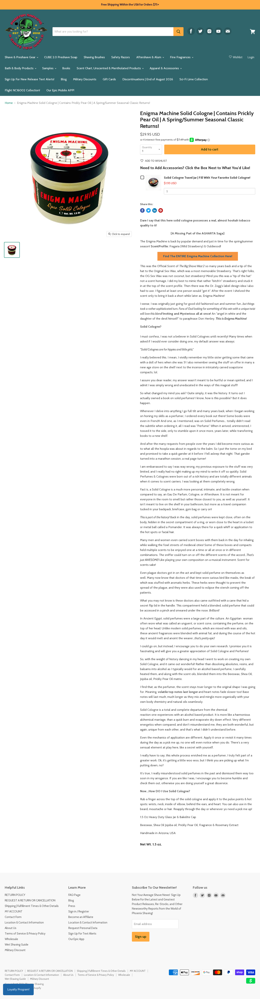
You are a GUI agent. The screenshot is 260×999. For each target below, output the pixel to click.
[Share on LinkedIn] (154, 210)
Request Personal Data (82, 928)
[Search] (178, 31)
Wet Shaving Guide (16, 944)
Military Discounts (84, 79)
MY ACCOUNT (13, 911)
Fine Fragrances (180, 57)
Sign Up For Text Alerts (82, 933)
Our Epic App (76, 939)
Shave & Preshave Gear (20, 57)
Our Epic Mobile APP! (60, 90)
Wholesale (11, 939)
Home (9, 103)
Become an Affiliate (80, 917)
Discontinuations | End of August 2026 (147, 79)
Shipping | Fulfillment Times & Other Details (32, 906)
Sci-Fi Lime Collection (193, 79)
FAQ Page (74, 895)
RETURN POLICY (15, 895)
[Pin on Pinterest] (160, 210)
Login (251, 57)
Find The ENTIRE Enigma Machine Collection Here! (197, 256)
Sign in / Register (78, 911)
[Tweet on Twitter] (148, 210)
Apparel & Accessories (165, 68)
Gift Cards (109, 79)
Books (66, 68)
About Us (10, 928)
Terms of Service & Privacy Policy (25, 933)
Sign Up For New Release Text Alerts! (29, 79)
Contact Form (13, 917)
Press (71, 906)
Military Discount (15, 950)
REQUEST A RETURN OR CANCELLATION (30, 900)
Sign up (140, 937)
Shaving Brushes (94, 57)
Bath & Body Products (19, 68)
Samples (48, 68)
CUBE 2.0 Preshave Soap (60, 57)
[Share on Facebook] (142, 210)
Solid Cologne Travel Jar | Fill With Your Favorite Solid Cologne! (207, 177)
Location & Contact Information (24, 922)
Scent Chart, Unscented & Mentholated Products (109, 68)
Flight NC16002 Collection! (22, 90)
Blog (64, 79)
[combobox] (113, 31)
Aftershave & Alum (149, 57)
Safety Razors (120, 57)
